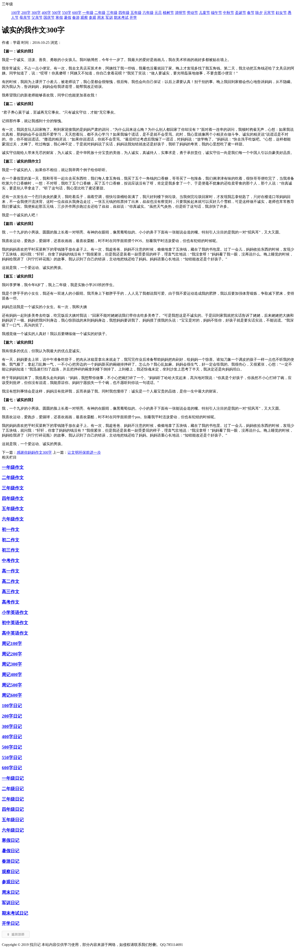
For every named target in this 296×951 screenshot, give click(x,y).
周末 (101, 17)
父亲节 (37, 17)
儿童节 (204, 13)
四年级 (124, 13)
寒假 (59, 17)
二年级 (99, 13)
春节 (250, 13)
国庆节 (49, 17)
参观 (92, 17)
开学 (133, 17)
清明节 (180, 13)
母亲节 (25, 17)
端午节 (216, 13)
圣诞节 (240, 13)
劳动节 (192, 13)
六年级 (148, 13)
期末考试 (121, 17)
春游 (76, 17)
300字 (36, 13)
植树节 (168, 13)
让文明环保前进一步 (84, 452)
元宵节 (269, 13)
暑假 (67, 17)
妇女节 (281, 13)
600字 (76, 13)
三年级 (111, 13)
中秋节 (228, 13)
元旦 (158, 13)
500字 (56, 13)
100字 (15, 13)
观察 (84, 17)
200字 (26, 13)
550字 (66, 13)
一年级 (87, 13)
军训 (109, 17)
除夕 (259, 13)
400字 (46, 13)
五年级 (136, 13)
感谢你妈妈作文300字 (34, 452)
